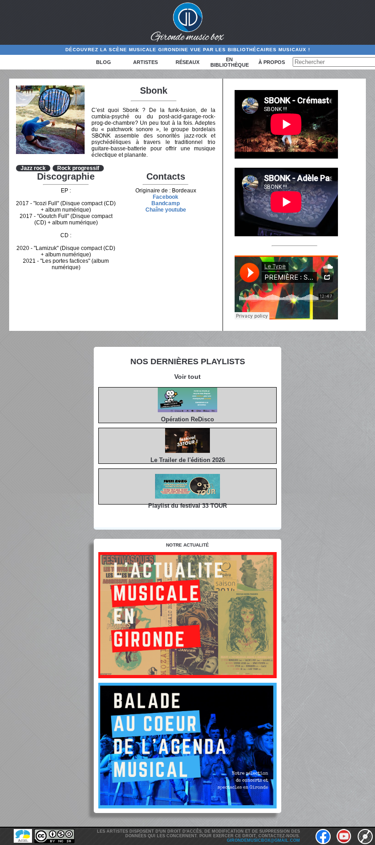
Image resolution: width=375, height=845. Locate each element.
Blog (103, 62)
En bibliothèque (229, 62)
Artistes (145, 62)
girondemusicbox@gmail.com (263, 840)
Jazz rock (33, 168)
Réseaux (187, 62)
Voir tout (187, 376)
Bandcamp (165, 203)
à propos (271, 62)
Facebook (165, 197)
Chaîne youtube (165, 210)
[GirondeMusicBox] (187, 22)
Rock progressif (78, 168)
